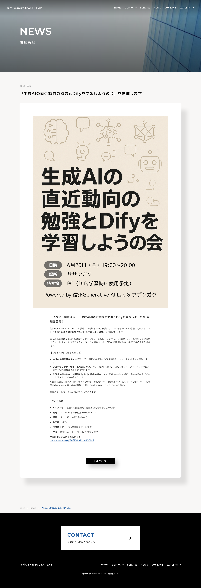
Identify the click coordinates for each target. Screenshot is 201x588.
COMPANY (131, 8)
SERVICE (145, 8)
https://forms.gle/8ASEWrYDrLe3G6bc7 (72, 440)
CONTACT (170, 8)
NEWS (157, 8)
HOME (117, 8)
